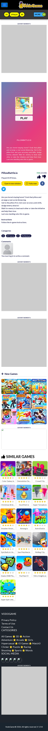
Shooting (6, 650)
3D (3, 236)
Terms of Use (8, 623)
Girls (30, 639)
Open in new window (12, 183)
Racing (27, 646)
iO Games (23, 643)
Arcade (20, 639)
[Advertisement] (24, 49)
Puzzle (16, 646)
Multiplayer (26, 236)
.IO (18, 236)
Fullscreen (33, 183)
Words (29, 650)
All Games (11, 236)
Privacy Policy (8, 620)
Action (26, 636)
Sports (18, 650)
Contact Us (7, 627)
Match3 (36, 643)
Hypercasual (7, 643)
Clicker (5, 646)
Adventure (7, 639)
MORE (37, 14)
